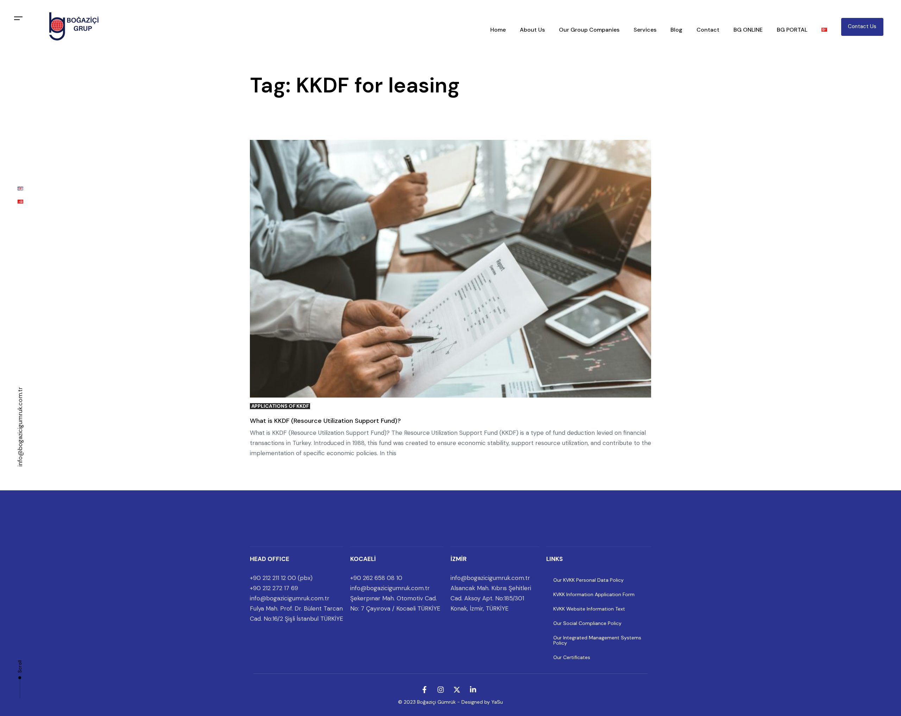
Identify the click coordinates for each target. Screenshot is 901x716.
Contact (708, 29)
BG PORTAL (792, 29)
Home (498, 29)
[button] (18, 18)
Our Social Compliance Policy (587, 623)
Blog (676, 29)
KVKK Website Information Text (589, 609)
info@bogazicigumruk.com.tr (20, 426)
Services (645, 29)
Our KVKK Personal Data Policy (588, 580)
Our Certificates (571, 657)
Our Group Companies (589, 29)
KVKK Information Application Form (594, 594)
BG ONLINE (748, 29)
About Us (532, 29)
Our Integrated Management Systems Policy (597, 640)
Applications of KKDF (280, 406)
